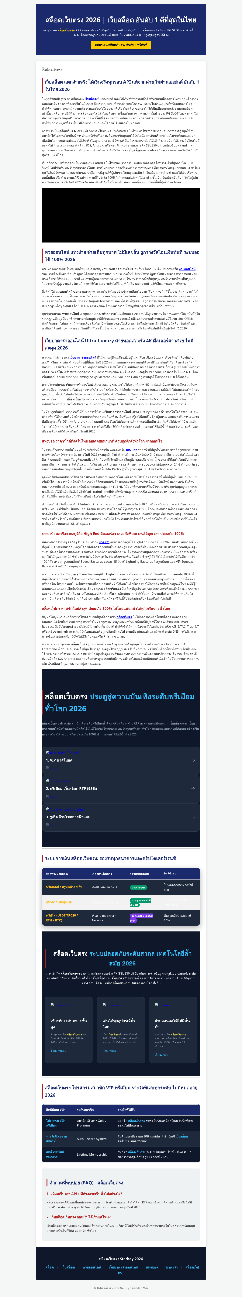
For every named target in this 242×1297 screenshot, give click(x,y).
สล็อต (49, 1267)
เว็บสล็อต (68, 1267)
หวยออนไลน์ (92, 1267)
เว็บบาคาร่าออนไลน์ (123, 1267)
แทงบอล (152, 1267)
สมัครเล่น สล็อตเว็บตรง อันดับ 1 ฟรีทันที (121, 45)
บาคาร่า (172, 1267)
